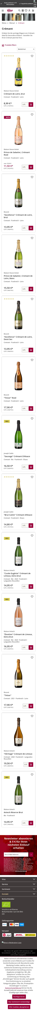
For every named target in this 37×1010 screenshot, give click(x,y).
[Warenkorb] (33, 10)
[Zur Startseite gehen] (10, 10)
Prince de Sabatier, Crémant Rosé (17, 153)
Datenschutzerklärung (21, 871)
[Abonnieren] (31, 854)
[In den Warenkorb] (31, 104)
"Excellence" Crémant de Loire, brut (18, 216)
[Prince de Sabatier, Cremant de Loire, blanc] (18, 254)
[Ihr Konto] (29, 10)
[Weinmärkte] (22, 10)
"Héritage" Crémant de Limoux (18, 754)
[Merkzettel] (26, 10)
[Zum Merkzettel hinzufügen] (32, 56)
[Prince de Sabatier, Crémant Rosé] (18, 130)
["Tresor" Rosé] (18, 376)
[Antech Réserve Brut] (18, 790)
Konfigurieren (19, 997)
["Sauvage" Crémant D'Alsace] (18, 434)
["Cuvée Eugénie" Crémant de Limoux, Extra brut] (18, 551)
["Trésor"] (18, 673)
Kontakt (5, 894)
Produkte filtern (10, 45)
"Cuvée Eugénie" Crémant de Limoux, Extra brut (17, 574)
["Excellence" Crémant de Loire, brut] (18, 193)
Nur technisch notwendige (19, 1002)
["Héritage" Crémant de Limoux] (18, 732)
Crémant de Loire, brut (14, 94)
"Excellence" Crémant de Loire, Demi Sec (18, 338)
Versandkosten (6, 953)
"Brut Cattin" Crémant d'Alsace (18, 515)
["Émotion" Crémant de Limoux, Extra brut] (18, 612)
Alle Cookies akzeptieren (19, 1007)
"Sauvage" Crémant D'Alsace (17, 456)
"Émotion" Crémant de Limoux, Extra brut (18, 635)
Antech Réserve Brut (13, 812)
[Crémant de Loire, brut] (18, 72)
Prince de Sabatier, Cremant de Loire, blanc (18, 277)
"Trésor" (7, 695)
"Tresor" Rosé (10, 398)
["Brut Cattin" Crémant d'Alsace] (18, 493)
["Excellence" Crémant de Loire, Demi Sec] (18, 315)
